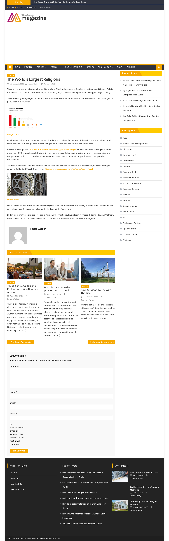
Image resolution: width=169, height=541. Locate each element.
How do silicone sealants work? (145, 472)
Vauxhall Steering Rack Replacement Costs (82, 523)
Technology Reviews (132, 223)
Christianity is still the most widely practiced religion (53, 149)
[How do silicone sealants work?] (120, 476)
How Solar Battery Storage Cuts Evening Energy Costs (141, 118)
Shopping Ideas (130, 206)
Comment (15, 366)
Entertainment (129, 155)
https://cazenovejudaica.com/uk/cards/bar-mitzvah (68, 169)
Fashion (40, 67)
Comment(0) (49, 84)
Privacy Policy (45, 7)
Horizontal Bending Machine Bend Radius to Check (141, 108)
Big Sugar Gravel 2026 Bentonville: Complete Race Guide (138, 92)
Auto (17, 67)
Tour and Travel (130, 234)
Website (13, 413)
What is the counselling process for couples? (57, 289)
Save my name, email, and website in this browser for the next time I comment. (17, 436)
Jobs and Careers (131, 189)
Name (13, 392)
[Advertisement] (84, 44)
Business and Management (135, 143)
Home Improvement (73, 67)
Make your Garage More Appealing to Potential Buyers (102, 342)
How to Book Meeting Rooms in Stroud (51, 3)
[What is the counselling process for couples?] (61, 269)
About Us (20, 7)
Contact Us (31, 7)
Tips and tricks (129, 228)
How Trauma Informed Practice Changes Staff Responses (83, 515)
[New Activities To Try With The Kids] (98, 270)
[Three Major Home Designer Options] (120, 505)
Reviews (126, 200)
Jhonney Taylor (50, 297)
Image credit (13, 134)
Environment (128, 160)
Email (13, 403)
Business (28, 67)
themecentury (54, 538)
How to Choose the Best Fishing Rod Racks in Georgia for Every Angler (142, 82)
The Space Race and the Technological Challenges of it (22, 342)
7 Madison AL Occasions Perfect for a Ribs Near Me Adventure (22, 289)
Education (127, 149)
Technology (104, 67)
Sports (90, 67)
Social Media (128, 211)
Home (11, 7)
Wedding (131, 67)
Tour (119, 67)
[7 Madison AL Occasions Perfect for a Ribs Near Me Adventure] (24, 268)
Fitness (54, 67)
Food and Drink (129, 172)
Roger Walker (33, 84)
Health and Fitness (131, 177)
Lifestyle (11, 75)
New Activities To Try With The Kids (96, 291)
